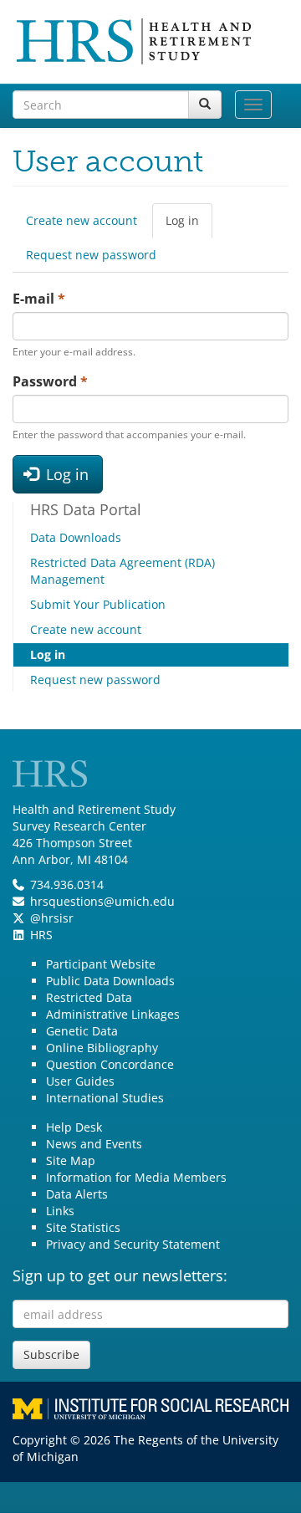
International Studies (105, 1098)
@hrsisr (52, 918)
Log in (189, 225)
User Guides (80, 1081)
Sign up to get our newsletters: (120, 1275)
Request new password (91, 255)
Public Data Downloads (110, 981)
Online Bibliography (102, 1048)
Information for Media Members (136, 1177)
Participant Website (101, 964)
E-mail (39, 298)
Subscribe (51, 1354)
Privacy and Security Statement (133, 1244)
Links (60, 1211)
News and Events (94, 1144)
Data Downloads (75, 537)
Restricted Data (89, 997)
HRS (41, 935)
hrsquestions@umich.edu (102, 901)
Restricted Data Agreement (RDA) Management (122, 571)
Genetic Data (82, 1031)
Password (50, 381)
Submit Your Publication (98, 604)
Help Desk (74, 1127)
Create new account (81, 220)
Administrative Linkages (113, 1014)
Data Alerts (77, 1194)
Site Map (70, 1160)
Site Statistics (83, 1227)
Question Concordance (110, 1064)
